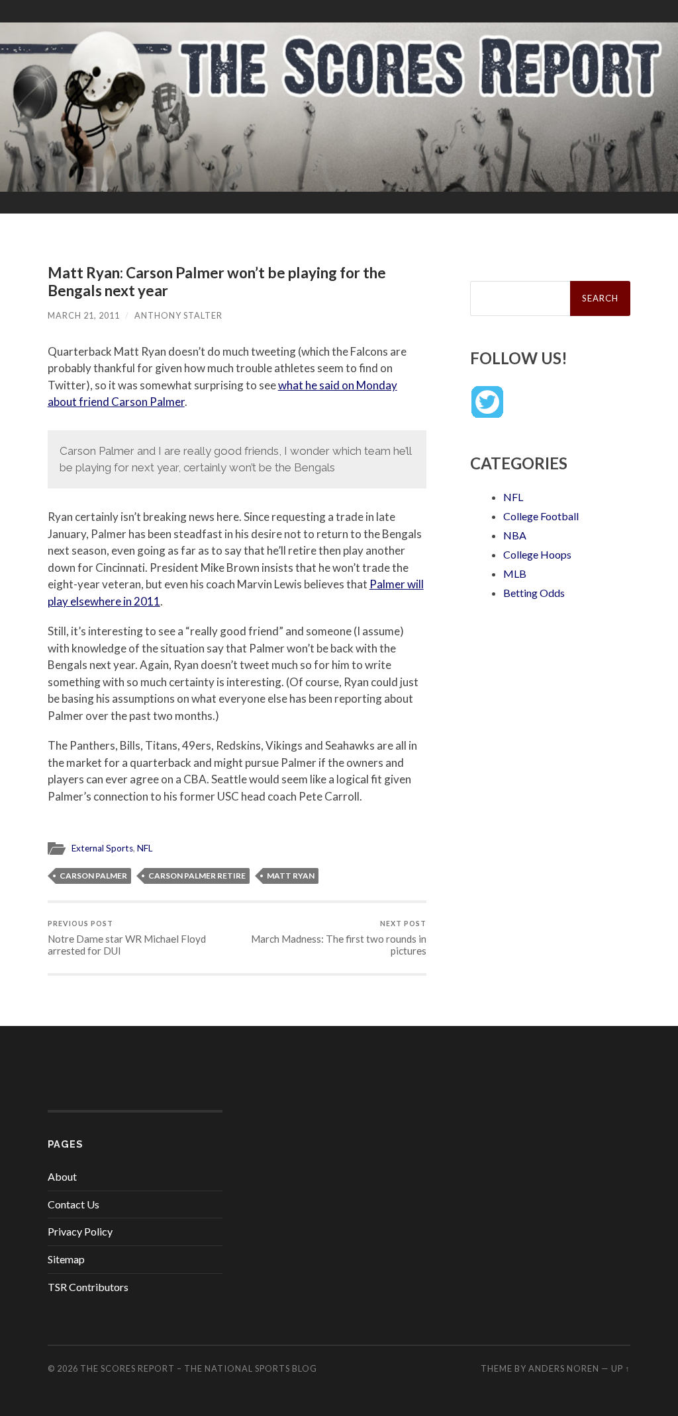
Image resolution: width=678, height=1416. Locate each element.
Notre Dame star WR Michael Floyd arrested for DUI (127, 938)
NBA (514, 535)
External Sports (102, 848)
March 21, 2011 (84, 315)
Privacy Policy (80, 1231)
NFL (145, 848)
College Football (541, 516)
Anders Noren (563, 1368)
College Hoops (537, 554)
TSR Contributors (88, 1286)
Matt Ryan (291, 876)
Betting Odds (534, 592)
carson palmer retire (197, 876)
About (62, 1176)
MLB (514, 573)
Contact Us (73, 1204)
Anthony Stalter (178, 315)
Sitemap (66, 1259)
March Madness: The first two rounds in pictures (338, 938)
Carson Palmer (93, 876)
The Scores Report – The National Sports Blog (198, 1368)
